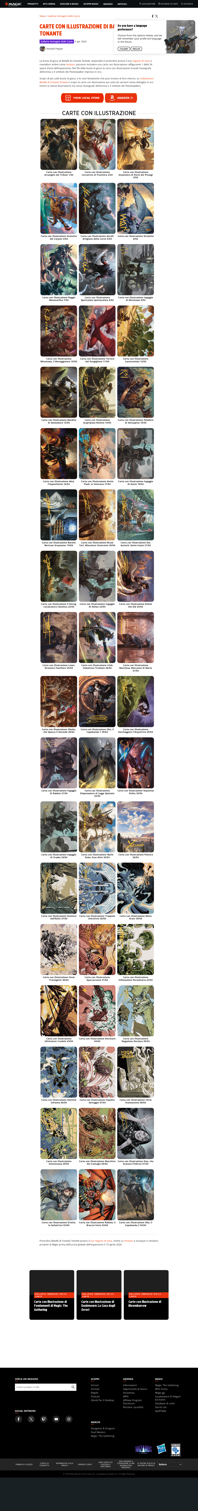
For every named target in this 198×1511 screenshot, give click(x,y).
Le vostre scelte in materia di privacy (146, 1464)
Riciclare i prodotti (133, 1407)
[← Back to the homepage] (13, 3)
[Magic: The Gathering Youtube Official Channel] (56, 1419)
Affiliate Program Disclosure (132, 1402)
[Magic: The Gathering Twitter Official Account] (31, 1419)
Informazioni (130, 1385)
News (43, 16)
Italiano (124, 49)
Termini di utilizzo (23, 1464)
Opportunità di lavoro (135, 1389)
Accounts (188, 4)
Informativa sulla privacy (64, 1464)
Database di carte (169, 4)
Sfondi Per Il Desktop (102, 1400)
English (136, 49)
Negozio (108, 4)
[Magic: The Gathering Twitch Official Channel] (43, 1419)
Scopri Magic (91, 4)
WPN (125, 1396)
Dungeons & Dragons (103, 1428)
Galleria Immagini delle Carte (64, 16)
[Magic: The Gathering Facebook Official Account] (18, 1419)
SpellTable (160, 1410)
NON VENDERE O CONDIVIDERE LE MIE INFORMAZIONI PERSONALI (126, 1464)
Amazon (70, 64)
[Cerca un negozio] (73, 1387)
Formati (95, 1389)
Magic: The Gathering (167, 1385)
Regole (94, 1392)
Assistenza (129, 1392)
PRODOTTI (33, 4)
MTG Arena (49, 4)
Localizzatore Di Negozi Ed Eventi (167, 1398)
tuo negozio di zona (101, 1240)
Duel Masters (98, 1432)
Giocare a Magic (69, 4)
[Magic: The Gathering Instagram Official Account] (68, 1419)
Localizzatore (148, 4)
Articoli (122, 4)
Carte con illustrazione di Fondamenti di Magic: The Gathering (51, 1308)
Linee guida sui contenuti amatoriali (105, 1464)
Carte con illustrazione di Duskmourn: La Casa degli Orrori (99, 1308)
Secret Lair (161, 1407)
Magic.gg (160, 1392)
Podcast (95, 1396)
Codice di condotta (44, 1464)
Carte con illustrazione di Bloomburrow (146, 1307)
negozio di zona (141, 60)
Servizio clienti (85, 1464)
